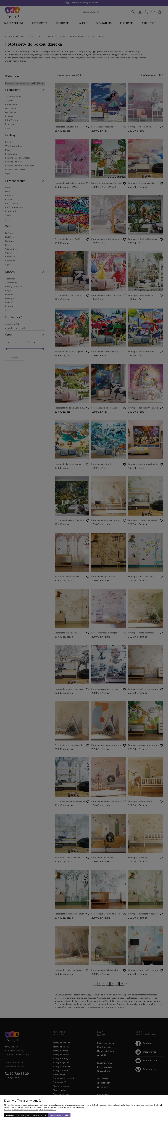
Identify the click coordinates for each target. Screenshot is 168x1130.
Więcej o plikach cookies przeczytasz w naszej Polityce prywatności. (30, 1110)
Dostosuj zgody (39, 1115)
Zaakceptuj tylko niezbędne (17, 1115)
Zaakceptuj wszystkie (59, 1115)
